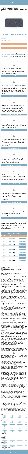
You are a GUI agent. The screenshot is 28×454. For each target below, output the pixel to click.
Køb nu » (14, 48)
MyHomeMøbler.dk (19, 54)
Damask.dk (3, 54)
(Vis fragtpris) (7, 40)
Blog (9, 452)
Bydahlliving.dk (4, 56)
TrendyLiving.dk (10, 54)
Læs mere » (14, 44)
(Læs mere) (3, 38)
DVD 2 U (14, 2)
